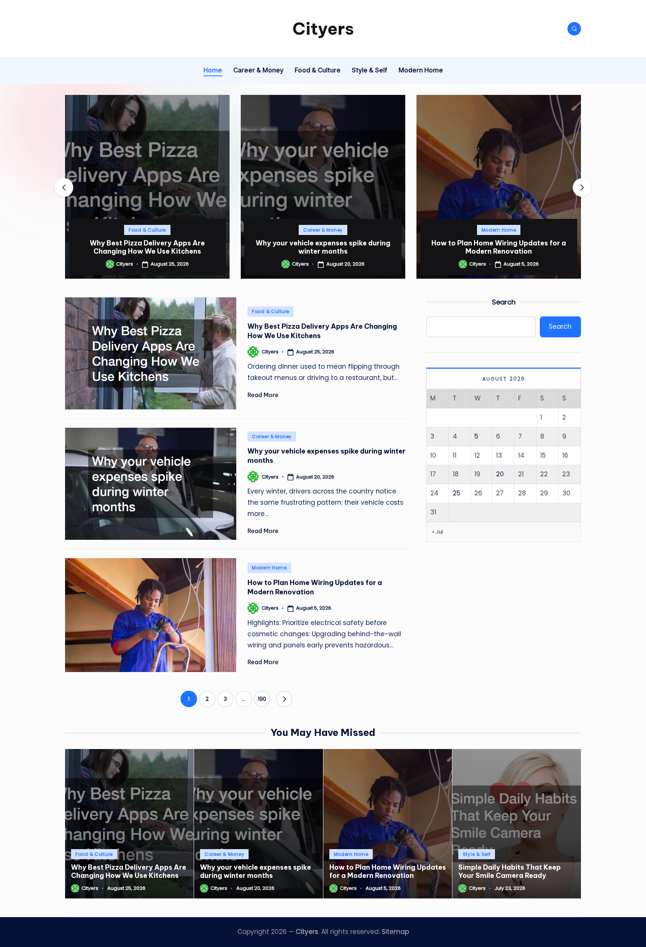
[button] (147, 272)
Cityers (323, 28)
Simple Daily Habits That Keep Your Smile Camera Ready (499, 247)
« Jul (437, 531)
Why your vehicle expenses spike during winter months (147, 247)
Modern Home (323, 230)
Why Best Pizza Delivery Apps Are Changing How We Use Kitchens (128, 871)
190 (262, 699)
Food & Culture (270, 311)
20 (500, 474)
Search (504, 302)
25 (456, 493)
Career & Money (147, 230)
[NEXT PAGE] (284, 699)
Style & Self (499, 230)
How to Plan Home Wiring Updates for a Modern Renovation (323, 247)
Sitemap (395, 931)
